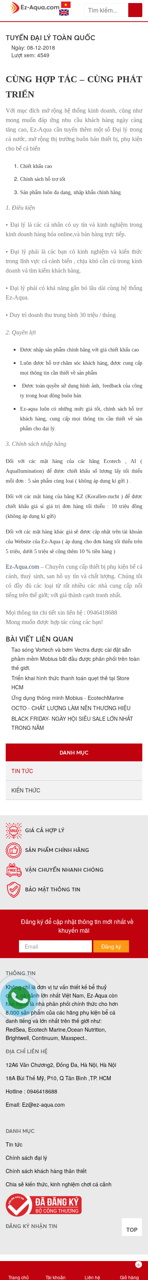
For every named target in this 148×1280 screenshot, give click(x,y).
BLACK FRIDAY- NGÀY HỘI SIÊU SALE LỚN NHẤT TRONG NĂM (72, 723)
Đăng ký (111, 946)
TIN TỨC (22, 771)
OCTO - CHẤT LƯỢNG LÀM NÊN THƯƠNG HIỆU (71, 708)
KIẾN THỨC (25, 790)
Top (131, 1229)
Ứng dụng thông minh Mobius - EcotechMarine (67, 697)
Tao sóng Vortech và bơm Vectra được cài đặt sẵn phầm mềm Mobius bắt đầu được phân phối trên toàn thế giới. (75, 658)
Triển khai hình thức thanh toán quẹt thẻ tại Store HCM (70, 683)
